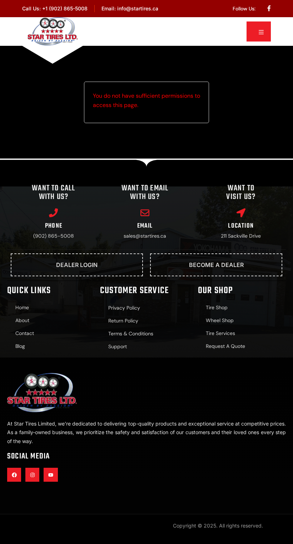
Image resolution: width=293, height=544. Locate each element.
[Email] (144, 212)
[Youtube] (51, 475)
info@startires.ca (137, 8)
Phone (53, 226)
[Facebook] (14, 475)
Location (241, 226)
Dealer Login (77, 264)
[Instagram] (32, 475)
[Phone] (53, 212)
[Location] (241, 212)
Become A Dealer (216, 264)
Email (145, 226)
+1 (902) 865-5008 (65, 8)
